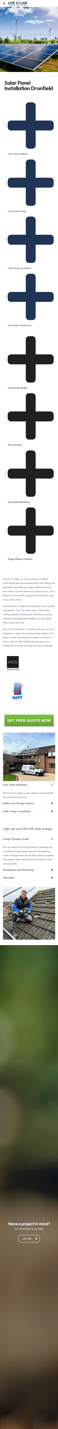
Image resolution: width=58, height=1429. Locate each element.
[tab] (29, 785)
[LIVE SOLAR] (17, 3)
